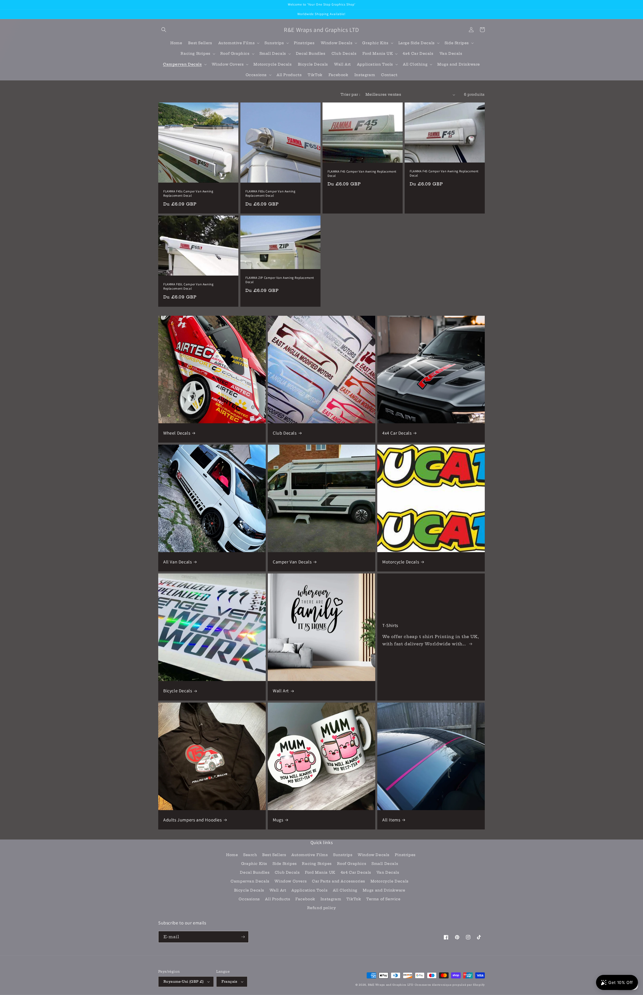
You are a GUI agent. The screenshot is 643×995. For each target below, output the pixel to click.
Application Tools (309, 890)
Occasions (249, 899)
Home (232, 855)
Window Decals (374, 855)
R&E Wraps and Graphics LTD (390, 984)
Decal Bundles (255, 872)
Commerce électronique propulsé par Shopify (450, 984)
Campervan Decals (250, 881)
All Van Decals (177, 562)
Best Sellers (274, 855)
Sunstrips (342, 855)
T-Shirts (390, 625)
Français (229, 981)
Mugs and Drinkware (384, 890)
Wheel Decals (176, 433)
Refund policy (321, 908)
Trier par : (350, 94)
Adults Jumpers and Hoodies (192, 820)
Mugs (278, 820)
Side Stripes (285, 863)
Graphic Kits (254, 863)
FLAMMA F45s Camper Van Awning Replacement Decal (188, 193)
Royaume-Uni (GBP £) (184, 981)
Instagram (330, 899)
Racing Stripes (317, 863)
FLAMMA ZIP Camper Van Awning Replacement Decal (279, 280)
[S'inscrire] (242, 937)
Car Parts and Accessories (338, 881)
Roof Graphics (351, 863)
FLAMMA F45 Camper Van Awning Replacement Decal (362, 174)
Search (250, 855)
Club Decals (285, 433)
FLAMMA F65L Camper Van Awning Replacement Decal (188, 286)
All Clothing (345, 890)
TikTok (353, 899)
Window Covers (291, 881)
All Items (391, 820)
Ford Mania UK (320, 872)
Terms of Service (383, 899)
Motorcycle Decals (400, 562)
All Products (277, 899)
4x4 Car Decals (396, 433)
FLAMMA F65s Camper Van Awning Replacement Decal (270, 193)
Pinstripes (405, 855)
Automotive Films (309, 855)
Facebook (305, 899)
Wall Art (281, 691)
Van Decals (388, 872)
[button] (163, 29)
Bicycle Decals (177, 691)
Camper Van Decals (292, 562)
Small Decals (384, 863)
